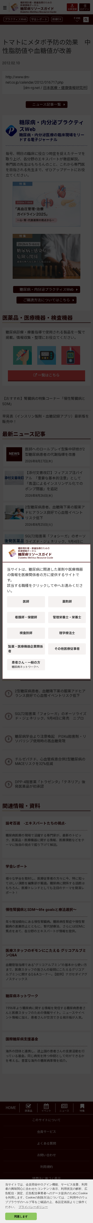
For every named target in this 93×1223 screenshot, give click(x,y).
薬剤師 (67, 601)
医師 (26, 601)
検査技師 (26, 633)
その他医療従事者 (67, 649)
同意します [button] (21, 1216)
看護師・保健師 (26, 617)
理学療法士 (67, 633)
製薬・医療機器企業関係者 (25, 649)
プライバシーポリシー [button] (33, 1207)
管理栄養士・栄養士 (67, 617)
